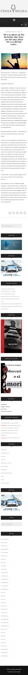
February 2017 (4, 609)
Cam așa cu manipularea (11, 423)
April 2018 (3, 566)
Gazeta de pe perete (6, 411)
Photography (4, 466)
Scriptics (18, 671)
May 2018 (3, 562)
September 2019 (5, 539)
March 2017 (4, 606)
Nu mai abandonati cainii (11, 430)
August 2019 (4, 542)
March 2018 (4, 569)
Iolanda (3, 456)
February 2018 (4, 572)
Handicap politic (5, 453)
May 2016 (3, 639)
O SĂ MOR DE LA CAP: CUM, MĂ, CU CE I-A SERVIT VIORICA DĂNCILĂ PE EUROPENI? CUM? (10, 299)
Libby (2, 423)
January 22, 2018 (13, 47)
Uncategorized (5, 483)
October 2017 (4, 585)
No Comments (14, 51)
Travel (3, 479)
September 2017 (5, 589)
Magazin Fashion (5, 406)
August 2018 (4, 556)
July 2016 (3, 632)
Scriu (2, 476)
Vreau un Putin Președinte (13, 437)
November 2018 (5, 549)
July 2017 (3, 592)
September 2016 (5, 625)
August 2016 (4, 629)
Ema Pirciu (4, 409)
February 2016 (4, 649)
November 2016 (5, 619)
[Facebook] (22, 24)
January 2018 (4, 576)
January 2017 (4, 612)
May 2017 (3, 599)
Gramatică (4, 449)
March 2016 (4, 646)
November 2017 (5, 582)
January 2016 (4, 652)
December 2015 (4, 656)
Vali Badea (4, 404)
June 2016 (3, 635)
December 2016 (4, 616)
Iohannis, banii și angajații (8, 289)
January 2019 (4, 545)
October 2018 (4, 552)
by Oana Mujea (14, 49)
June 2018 (3, 559)
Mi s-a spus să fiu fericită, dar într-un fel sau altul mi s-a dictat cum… (14, 39)
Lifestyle (3, 459)
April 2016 (3, 642)
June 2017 (3, 596)
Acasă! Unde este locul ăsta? (8, 291)
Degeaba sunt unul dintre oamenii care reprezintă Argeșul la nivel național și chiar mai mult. (11, 306)
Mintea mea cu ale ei (14, 32)
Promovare (4, 469)
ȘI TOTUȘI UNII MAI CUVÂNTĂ (8, 294)
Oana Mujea (4, 433)
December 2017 (4, 579)
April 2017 (3, 602)
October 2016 (4, 622)
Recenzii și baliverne (6, 473)
